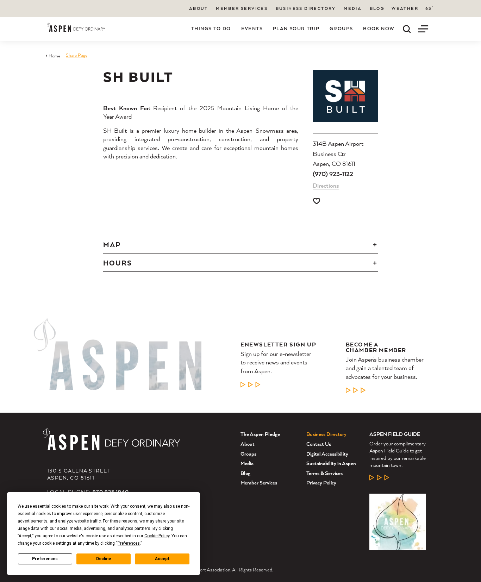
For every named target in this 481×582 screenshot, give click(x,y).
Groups (341, 28)
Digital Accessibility (327, 453)
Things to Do (211, 28)
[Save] (317, 201)
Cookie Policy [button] (156, 535)
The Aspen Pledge (260, 434)
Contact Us (318, 443)
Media (353, 8)
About (198, 8)
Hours (117, 263)
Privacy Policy (321, 482)
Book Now (378, 28)
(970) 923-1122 (333, 174)
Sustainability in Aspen (331, 463)
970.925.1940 (111, 491)
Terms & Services (324, 473)
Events (252, 28)
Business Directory (306, 8)
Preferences (45, 558)
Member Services (242, 8)
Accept (162, 558)
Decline (103, 558)
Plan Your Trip (296, 28)
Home (54, 56)
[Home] (76, 27)
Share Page (76, 55)
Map (112, 244)
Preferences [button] (129, 543)
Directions (326, 185)
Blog (377, 8)
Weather (405, 8)
